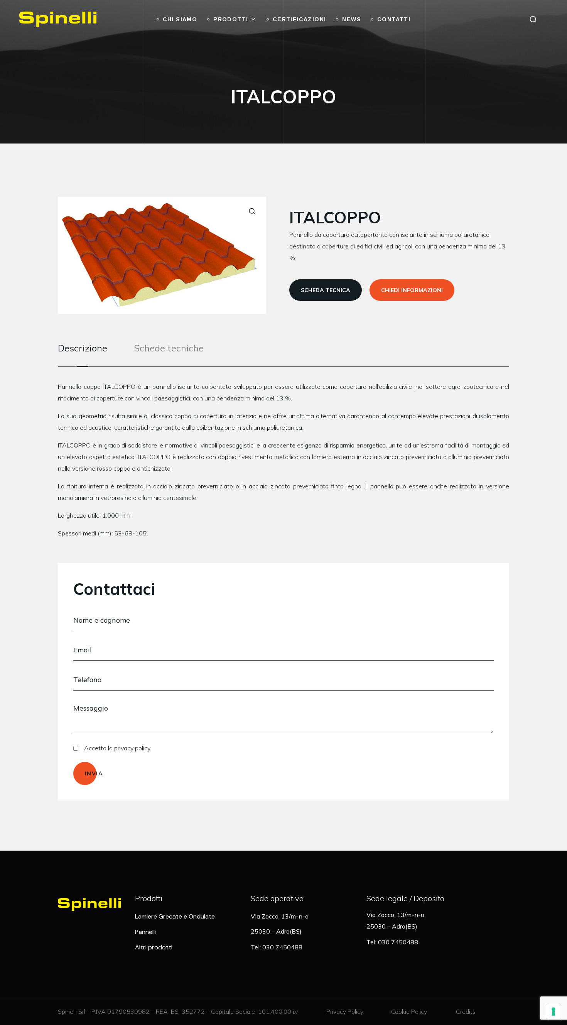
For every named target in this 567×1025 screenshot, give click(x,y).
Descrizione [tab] (82, 348)
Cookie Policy (409, 1011)
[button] (533, 19)
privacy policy (132, 748)
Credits (466, 1011)
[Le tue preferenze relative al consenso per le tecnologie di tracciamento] (553, 1011)
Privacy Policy (344, 1011)
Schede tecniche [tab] (169, 348)
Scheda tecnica (325, 290)
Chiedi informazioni (412, 290)
